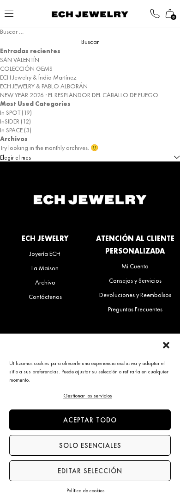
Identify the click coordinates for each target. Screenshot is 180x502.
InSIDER (9, 121)
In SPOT (10, 112)
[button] (166, 345)
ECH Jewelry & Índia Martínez (38, 77)
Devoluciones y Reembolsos (135, 295)
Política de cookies (85, 490)
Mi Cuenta (135, 266)
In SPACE (11, 130)
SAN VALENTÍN (19, 60)
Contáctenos (45, 296)
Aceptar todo (90, 420)
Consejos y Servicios (135, 280)
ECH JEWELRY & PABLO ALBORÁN (44, 86)
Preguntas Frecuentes (135, 309)
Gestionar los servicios (87, 395)
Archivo (45, 282)
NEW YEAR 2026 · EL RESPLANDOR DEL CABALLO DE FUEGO (79, 95)
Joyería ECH (45, 253)
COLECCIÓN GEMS (26, 68)
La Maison (45, 268)
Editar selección (90, 471)
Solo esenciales (90, 445)
